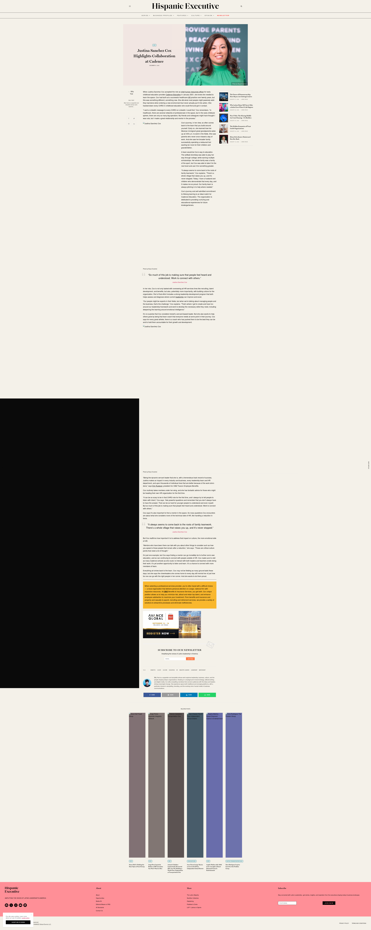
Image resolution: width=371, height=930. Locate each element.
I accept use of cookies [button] (18, 922)
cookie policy (25, 918)
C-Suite (159, 670)
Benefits (153, 670)
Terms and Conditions (359, 923)
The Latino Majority (193, 895)
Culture (165, 670)
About (98, 895)
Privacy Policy (344, 923)
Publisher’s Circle (192, 904)
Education (172, 670)
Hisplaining (190, 901)
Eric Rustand (157, 486)
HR (154, 45)
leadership (180, 297)
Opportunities (100, 898)
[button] (31, 914)
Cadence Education (173, 94)
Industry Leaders (184, 670)
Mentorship (202, 670)
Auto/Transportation (234, 861)
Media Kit (99, 901)
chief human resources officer (192, 91)
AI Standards (100, 907)
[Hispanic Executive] (185, 7)
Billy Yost (131, 100)
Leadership (194, 670)
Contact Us (99, 911)
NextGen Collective (193, 898)
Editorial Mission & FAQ (103, 904)
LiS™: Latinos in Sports (194, 907)
